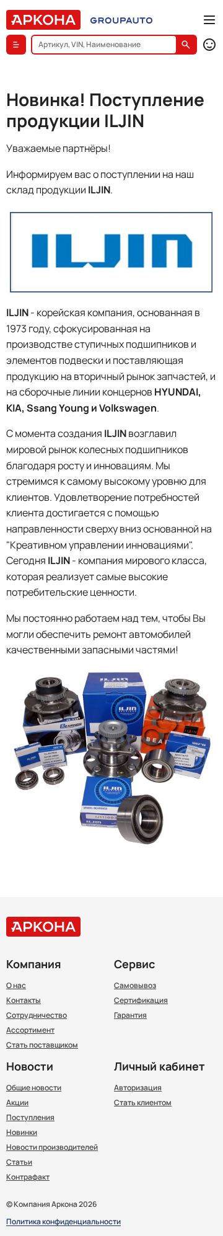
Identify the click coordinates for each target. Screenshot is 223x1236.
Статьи (19, 1162)
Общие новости (33, 1088)
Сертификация (141, 1000)
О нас (16, 985)
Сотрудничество (36, 1015)
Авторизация (138, 1088)
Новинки (21, 1132)
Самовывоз (135, 985)
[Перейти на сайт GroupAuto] (121, 20)
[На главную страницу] (43, 20)
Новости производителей (52, 1147)
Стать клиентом (143, 1102)
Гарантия (130, 1015)
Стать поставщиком (42, 1045)
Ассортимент (30, 1030)
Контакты (23, 1000)
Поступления (30, 1117)
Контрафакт (28, 1177)
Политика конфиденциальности (63, 1222)
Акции (17, 1102)
